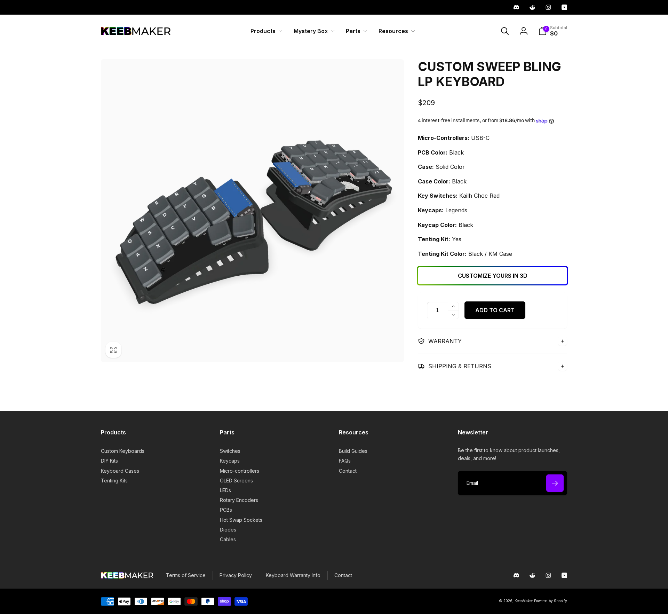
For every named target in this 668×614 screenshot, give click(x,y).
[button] (265, 31)
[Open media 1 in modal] (252, 210)
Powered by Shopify (550, 601)
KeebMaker (524, 601)
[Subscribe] (555, 483)
